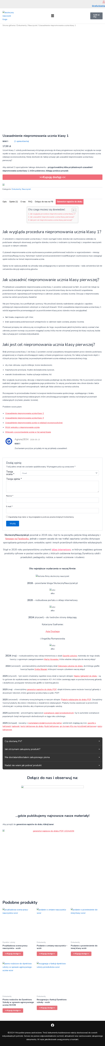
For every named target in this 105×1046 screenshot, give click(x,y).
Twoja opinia (14, 479)
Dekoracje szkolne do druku (70, 666)
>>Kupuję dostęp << (53, 177)
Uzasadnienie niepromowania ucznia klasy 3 (24, 418)
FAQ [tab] (30, 201)
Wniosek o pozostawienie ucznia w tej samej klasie (28, 432)
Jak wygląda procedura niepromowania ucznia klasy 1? (53, 214)
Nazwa (9, 496)
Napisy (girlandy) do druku (85, 676)
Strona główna (9, 25)
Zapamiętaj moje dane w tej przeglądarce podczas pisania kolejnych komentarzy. (41, 517)
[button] (52, 16)
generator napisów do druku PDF (42, 689)
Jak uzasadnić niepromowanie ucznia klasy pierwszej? (52, 217)
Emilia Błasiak (41, 669)
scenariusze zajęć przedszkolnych (59, 713)
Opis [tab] (5, 201)
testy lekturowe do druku (31, 726)
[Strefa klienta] (103, 2)
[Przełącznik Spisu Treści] (73, 210)
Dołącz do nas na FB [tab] (44, 201)
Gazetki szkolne (69, 655)
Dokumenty (22, 25)
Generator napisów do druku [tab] (69, 201)
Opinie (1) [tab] (13, 201)
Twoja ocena (10, 473)
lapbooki (15, 726)
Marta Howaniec (51, 659)
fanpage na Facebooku (17, 538)
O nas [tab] (23, 201)
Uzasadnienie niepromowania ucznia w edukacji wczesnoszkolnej (33, 422)
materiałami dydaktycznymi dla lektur (45, 723)
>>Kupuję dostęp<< (13, 953)
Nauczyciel (32, 25)
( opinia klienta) (21, 141)
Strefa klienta (98, 6)
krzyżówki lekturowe (86, 726)
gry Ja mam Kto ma (68, 726)
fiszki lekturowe (51, 726)
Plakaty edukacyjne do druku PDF (76, 699)
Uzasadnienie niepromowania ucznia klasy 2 (24, 413)
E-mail (9, 506)
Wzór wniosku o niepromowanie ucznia (22, 427)
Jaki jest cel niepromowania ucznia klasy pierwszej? (51, 220)
